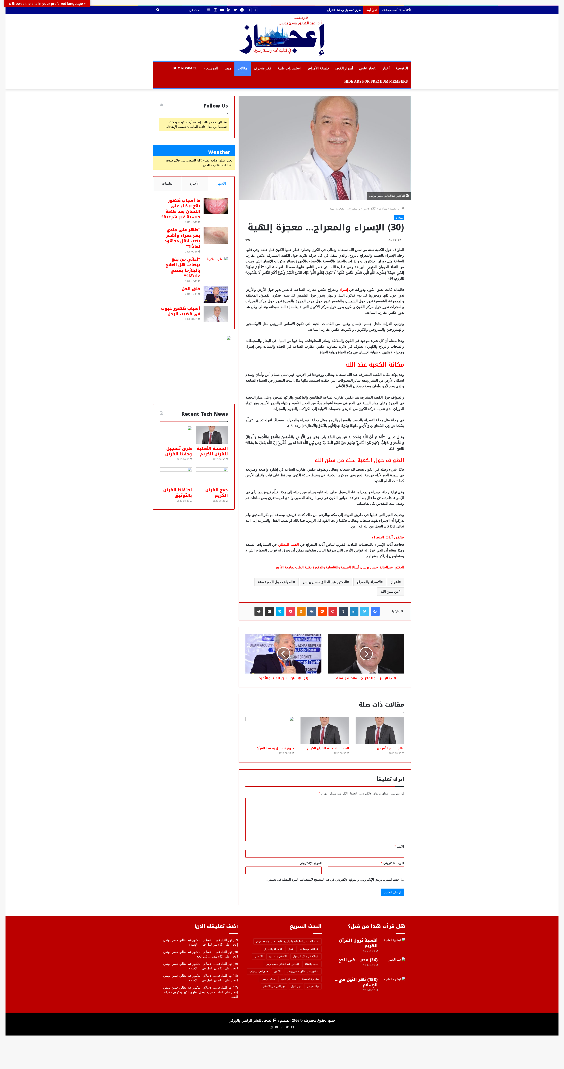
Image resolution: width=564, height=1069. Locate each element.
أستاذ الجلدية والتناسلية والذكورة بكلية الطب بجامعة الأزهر (287, 941)
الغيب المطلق (288, 544)
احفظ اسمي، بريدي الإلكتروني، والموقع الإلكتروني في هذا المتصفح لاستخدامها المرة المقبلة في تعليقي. (333, 879)
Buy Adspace (185, 68)
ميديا (227, 68)
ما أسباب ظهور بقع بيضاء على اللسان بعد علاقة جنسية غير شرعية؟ (180, 209)
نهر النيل (296, 986)
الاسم (399, 846)
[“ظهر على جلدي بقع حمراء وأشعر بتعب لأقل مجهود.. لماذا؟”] (216, 235)
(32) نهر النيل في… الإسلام (206, 968)
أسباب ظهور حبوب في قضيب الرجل (180, 311)
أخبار (386, 68)
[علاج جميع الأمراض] (380, 730)
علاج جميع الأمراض (390, 748)
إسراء (344, 289)
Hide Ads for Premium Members (376, 81)
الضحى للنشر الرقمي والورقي (250, 1020)
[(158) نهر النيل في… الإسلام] (393, 985)
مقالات (242, 68)
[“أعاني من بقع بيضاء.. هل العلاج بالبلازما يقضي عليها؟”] (216, 265)
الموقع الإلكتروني (311, 863)
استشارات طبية (289, 68)
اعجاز (395, 582)
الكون (277, 971)
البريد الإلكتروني (392, 863)
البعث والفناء (312, 963)
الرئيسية (402, 68)
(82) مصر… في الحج (210, 956)
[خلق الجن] (216, 294)
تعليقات (167, 183)
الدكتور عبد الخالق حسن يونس (325, 582)
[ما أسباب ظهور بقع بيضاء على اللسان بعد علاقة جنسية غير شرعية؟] (216, 206)
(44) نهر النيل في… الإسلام (206, 980)
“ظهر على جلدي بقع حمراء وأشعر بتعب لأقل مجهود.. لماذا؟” (181, 238)
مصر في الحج (288, 978)
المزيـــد (212, 68)
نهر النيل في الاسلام (274, 986)
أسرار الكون (344, 68)
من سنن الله (390, 591)
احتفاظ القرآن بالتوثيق (177, 492)
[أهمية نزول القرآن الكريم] (393, 946)
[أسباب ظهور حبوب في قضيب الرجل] (216, 314)
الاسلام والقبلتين (278, 956)
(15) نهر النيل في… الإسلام (206, 944)
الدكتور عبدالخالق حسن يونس (303, 971)
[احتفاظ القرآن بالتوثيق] (176, 476)
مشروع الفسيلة (310, 978)
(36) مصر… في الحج (358, 960)
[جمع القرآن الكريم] (212, 476)
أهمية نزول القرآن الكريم (358, 943)
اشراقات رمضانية (309, 948)
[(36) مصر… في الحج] (393, 965)
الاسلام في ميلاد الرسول (306, 956)
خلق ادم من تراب (258, 971)
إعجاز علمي (367, 68)
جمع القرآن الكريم (349, 10)
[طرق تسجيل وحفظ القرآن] (269, 730)
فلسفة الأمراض (318, 68)
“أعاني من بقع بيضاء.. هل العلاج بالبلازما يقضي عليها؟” (182, 268)
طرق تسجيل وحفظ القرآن (275, 748)
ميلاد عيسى (313, 986)
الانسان (258, 956)
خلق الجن (191, 289)
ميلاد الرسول (268, 978)
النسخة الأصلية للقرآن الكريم (328, 748)
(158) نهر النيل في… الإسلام (356, 982)
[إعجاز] (282, 37)
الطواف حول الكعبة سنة (275, 582)
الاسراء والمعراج (369, 582)
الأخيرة (194, 183)
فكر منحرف (262, 68)
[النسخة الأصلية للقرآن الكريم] (325, 730)
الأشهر (221, 183)
